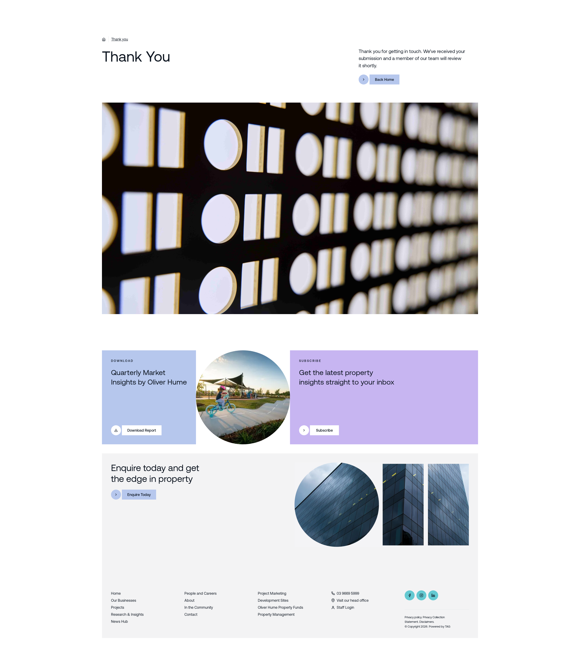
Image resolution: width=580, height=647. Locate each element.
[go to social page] (410, 595)
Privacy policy (413, 617)
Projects (117, 607)
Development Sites (273, 600)
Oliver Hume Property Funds (280, 607)
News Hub (119, 621)
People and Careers (200, 593)
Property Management (276, 614)
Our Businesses (123, 600)
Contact (190, 614)
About (189, 600)
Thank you (119, 39)
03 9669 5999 (348, 593)
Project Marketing (272, 593)
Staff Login (345, 607)
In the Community (198, 607)
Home (116, 593)
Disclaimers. (426, 621)
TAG (447, 626)
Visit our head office (353, 600)
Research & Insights (127, 614)
